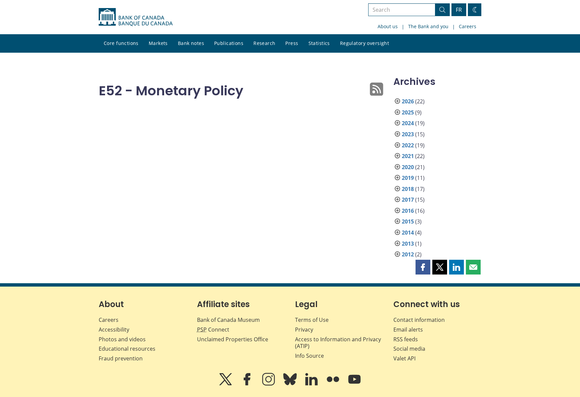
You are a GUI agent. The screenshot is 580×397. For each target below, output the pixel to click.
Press (291, 43)
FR (459, 9)
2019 (408, 178)
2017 (408, 199)
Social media (409, 348)
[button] (423, 267)
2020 (408, 167)
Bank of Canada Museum (228, 320)
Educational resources (127, 348)
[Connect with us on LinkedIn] (312, 384)
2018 (408, 189)
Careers (467, 26)
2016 (408, 210)
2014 (408, 232)
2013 (408, 243)
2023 (408, 134)
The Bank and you (428, 26)
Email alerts (408, 329)
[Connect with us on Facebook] (247, 384)
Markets (158, 43)
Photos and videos (122, 339)
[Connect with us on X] (226, 384)
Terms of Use (312, 320)
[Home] (136, 17)
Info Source (309, 355)
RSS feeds (405, 339)
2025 (408, 112)
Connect (213, 329)
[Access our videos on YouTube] (354, 384)
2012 (408, 254)
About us (388, 26)
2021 (408, 156)
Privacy (304, 329)
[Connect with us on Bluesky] (290, 384)
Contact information (419, 320)
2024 (408, 123)
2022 (408, 145)
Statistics (319, 43)
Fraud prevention (121, 358)
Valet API (404, 358)
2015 (408, 221)
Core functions (121, 43)
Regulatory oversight (364, 43)
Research (264, 43)
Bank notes (191, 43)
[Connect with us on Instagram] (269, 384)
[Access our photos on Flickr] (333, 384)
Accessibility (114, 329)
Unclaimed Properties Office (232, 339)
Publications (228, 43)
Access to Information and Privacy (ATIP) (338, 343)
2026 (408, 101)
